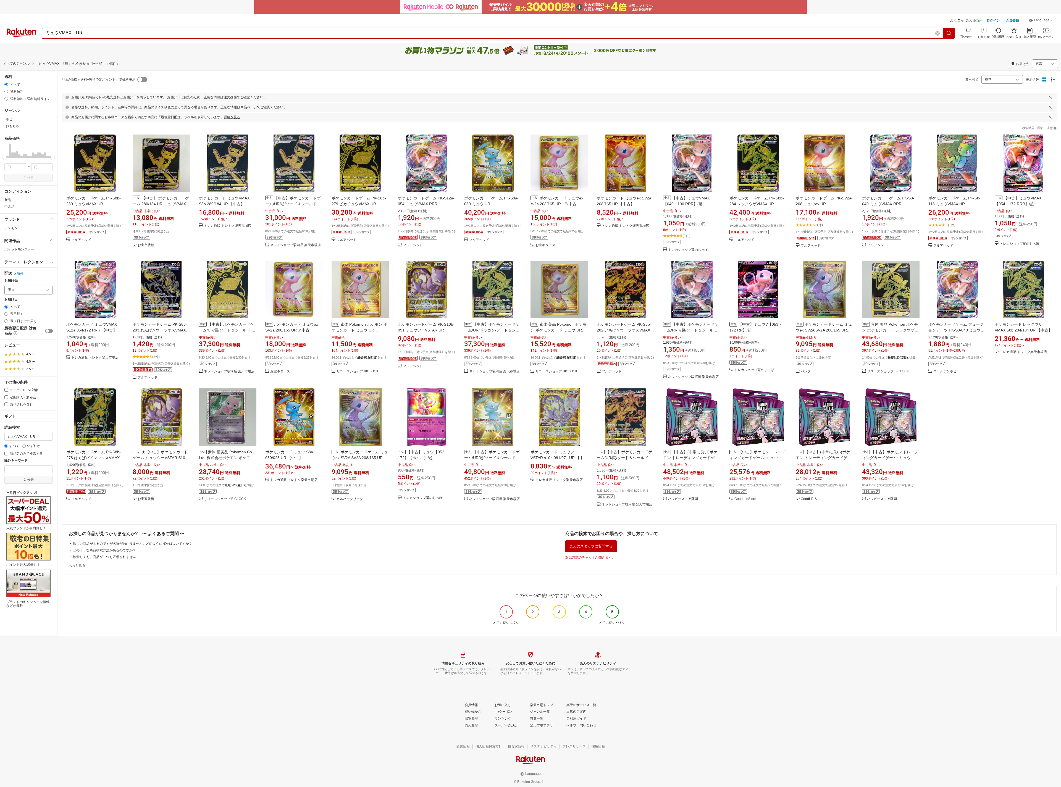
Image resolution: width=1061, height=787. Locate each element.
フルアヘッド (81, 240)
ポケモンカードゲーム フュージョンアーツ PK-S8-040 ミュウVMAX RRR (956, 330)
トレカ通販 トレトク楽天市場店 (227, 226)
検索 (30, 178)
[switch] (49, 331)
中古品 (9, 207)
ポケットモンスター (19, 249)
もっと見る (77, 565)
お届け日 (11, 299)
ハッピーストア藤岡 (683, 499)
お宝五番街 (146, 499)
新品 (7, 200)
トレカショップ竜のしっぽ (688, 250)
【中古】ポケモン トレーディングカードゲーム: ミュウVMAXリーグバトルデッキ (757, 458)
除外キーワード (16, 460)
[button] (1041, 21)
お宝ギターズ (545, 245)
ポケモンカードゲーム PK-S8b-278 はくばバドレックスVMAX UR (93, 458)
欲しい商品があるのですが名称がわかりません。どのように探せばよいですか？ (132, 544)
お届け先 (11, 281)
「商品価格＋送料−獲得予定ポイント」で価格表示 (98, 79)
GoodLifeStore (745, 499)
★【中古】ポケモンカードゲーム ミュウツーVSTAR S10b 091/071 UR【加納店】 (160, 458)
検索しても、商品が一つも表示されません (104, 557)
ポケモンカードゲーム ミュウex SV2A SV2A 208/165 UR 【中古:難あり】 (824, 330)
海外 (20, 273)
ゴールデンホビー (946, 371)
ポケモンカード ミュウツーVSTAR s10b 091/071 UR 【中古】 (557, 458)
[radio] (6, 84)
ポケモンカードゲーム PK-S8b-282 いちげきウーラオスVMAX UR (624, 330)
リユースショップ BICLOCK (358, 371)
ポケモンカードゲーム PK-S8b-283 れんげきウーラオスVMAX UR (160, 330)
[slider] (4, 158)
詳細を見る (232, 117)
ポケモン (11, 228)
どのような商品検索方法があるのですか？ (104, 550)
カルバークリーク (350, 499)
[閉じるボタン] (1050, 97)
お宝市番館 (146, 245)
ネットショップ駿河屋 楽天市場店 (295, 245)
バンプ (806, 371)
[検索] (949, 33)
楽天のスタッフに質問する (591, 546)
